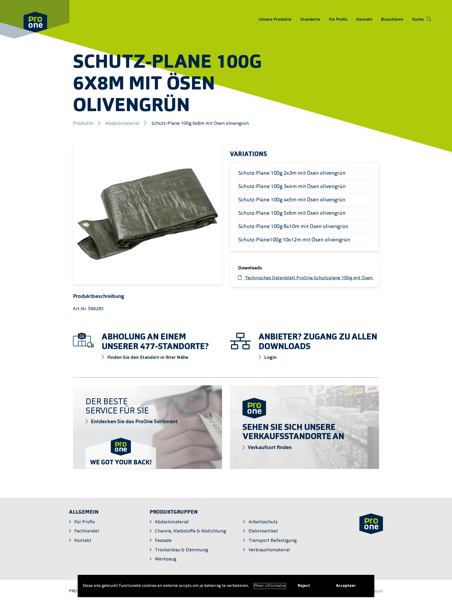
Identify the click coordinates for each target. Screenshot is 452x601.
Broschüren (392, 19)
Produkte (83, 123)
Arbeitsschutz (263, 522)
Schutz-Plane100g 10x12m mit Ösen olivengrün (294, 240)
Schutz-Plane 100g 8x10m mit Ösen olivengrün (293, 226)
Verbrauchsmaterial (269, 550)
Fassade (163, 540)
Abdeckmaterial (122, 123)
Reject (304, 586)
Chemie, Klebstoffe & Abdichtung (190, 531)
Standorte (310, 19)
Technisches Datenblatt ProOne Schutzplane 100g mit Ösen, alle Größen (322, 278)
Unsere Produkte (275, 19)
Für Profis (338, 19)
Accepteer (345, 586)
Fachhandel (86, 531)
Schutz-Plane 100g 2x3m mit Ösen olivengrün (292, 173)
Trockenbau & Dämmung (181, 550)
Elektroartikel (263, 531)
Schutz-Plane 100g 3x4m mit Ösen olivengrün (292, 186)
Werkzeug (165, 559)
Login (269, 357)
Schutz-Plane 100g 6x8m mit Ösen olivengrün (200, 123)
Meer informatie (269, 586)
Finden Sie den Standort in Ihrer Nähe (147, 357)
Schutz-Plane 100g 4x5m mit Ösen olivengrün (292, 200)
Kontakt (364, 19)
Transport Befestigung (272, 540)
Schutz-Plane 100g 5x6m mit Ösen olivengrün (292, 213)
